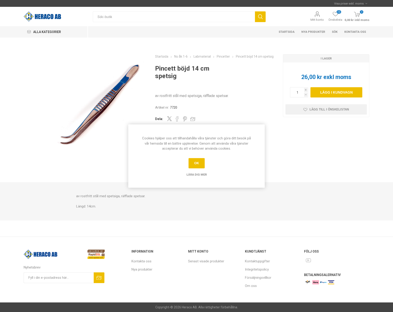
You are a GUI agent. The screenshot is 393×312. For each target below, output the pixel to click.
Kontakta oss (355, 31)
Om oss (251, 286)
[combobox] (174, 16)
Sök (260, 16)
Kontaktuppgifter (257, 261)
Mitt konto (317, 19)
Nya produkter (313, 31)
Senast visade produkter (206, 261)
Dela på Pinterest (185, 118)
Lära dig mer (196, 174)
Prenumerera (99, 277)
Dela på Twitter (169, 118)
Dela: (159, 119)
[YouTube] (308, 260)
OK (196, 163)
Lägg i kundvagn (336, 92)
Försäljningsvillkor (258, 278)
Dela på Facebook (177, 118)
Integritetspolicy (257, 269)
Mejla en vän (192, 118)
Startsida (287, 31)
